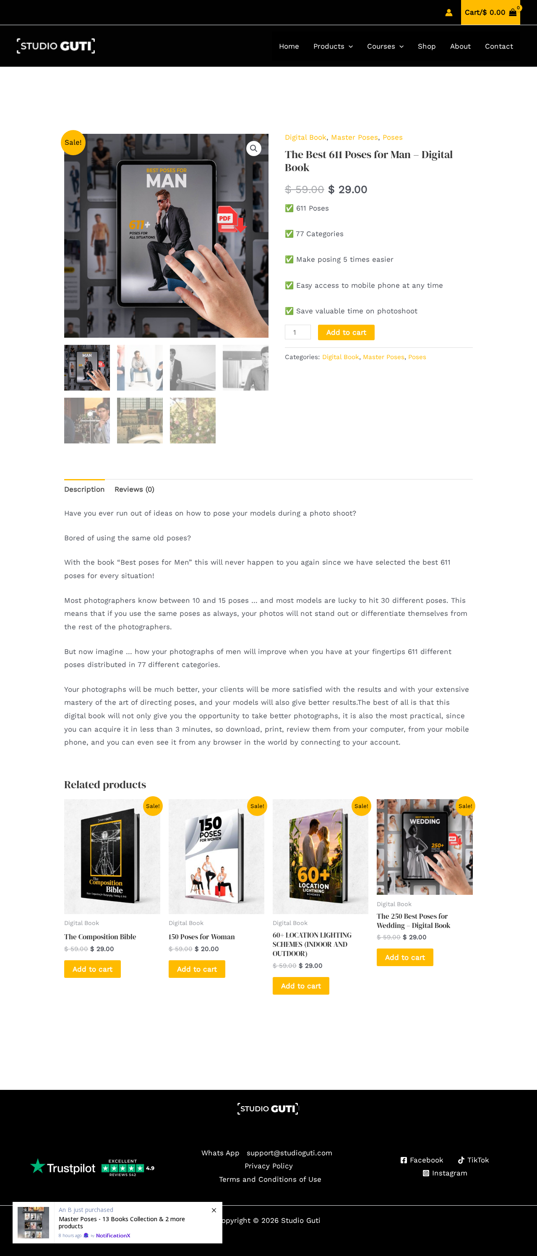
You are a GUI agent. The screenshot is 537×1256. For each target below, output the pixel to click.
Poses (393, 137)
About (460, 46)
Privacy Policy (269, 1166)
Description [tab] (84, 489)
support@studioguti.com (289, 1153)
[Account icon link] (449, 12)
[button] (253, 148)
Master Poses (354, 137)
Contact (499, 46)
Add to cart (346, 332)
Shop (427, 46)
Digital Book (305, 137)
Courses (381, 46)
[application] (348, 46)
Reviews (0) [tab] (134, 489)
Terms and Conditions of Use (270, 1179)
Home (289, 46)
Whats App (220, 1153)
